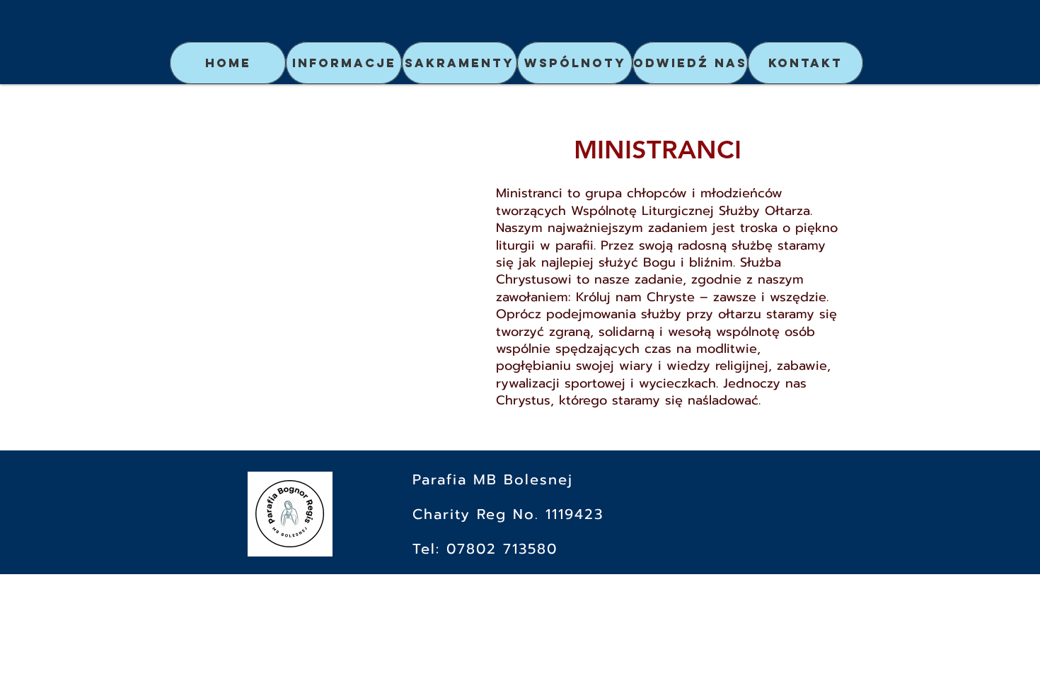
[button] (344, 63)
